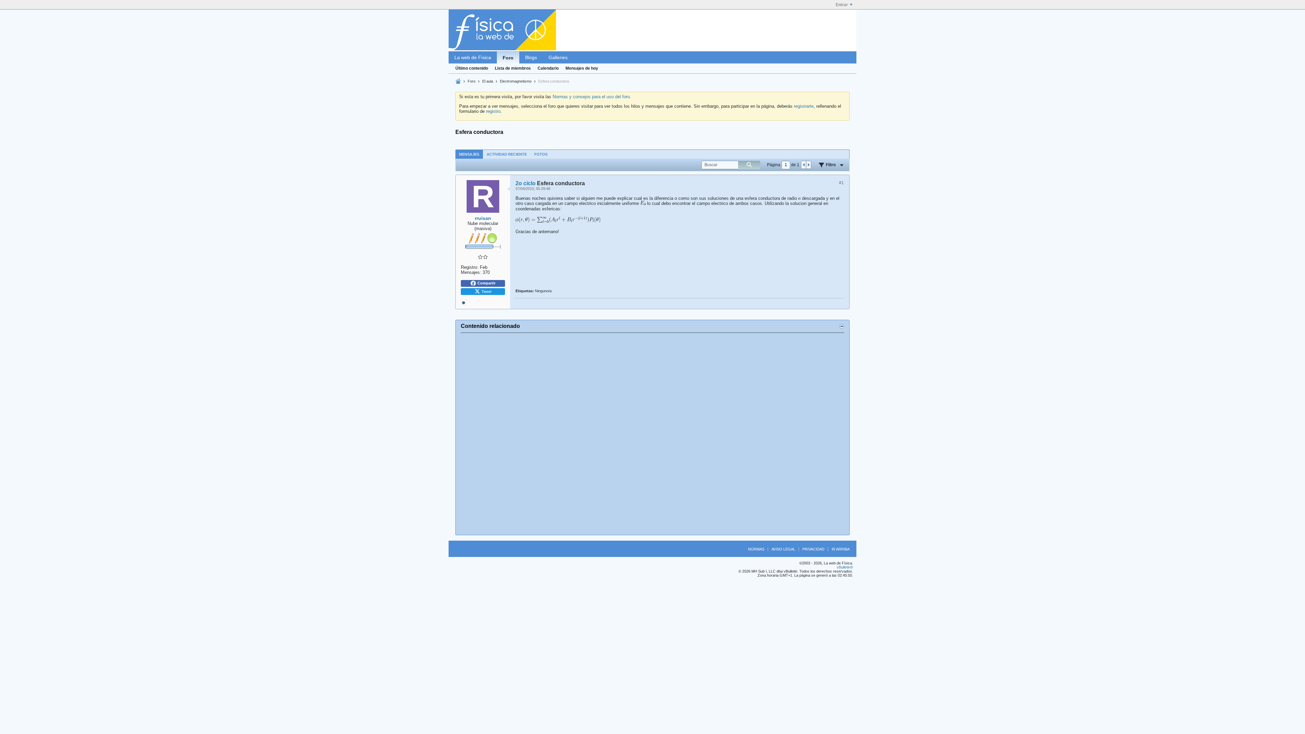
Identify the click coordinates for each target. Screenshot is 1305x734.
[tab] (469, 154)
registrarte (804, 106)
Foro (508, 57)
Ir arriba (841, 549)
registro (493, 111)
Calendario (548, 68)
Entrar (842, 4)
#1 (841, 182)
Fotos (540, 154)
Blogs (531, 57)
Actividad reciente (507, 154)
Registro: (469, 267)
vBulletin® (845, 567)
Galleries (558, 57)
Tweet (486, 291)
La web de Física (472, 57)
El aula (487, 81)
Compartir (486, 283)
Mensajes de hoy (582, 68)
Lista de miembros (513, 68)
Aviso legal (783, 549)
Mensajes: (471, 272)
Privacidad (813, 549)
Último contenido (471, 68)
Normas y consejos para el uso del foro (591, 96)
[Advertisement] (652, 434)
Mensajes (469, 154)
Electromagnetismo (516, 81)
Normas (756, 549)
